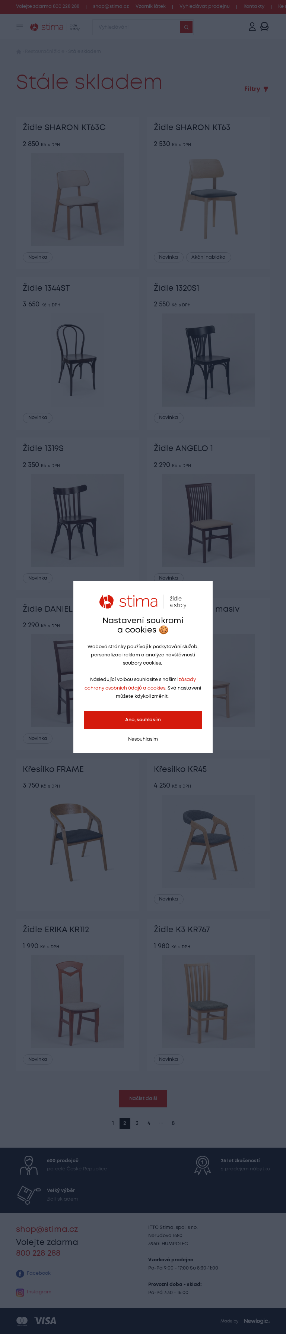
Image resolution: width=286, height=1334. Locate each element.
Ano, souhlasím (143, 720)
